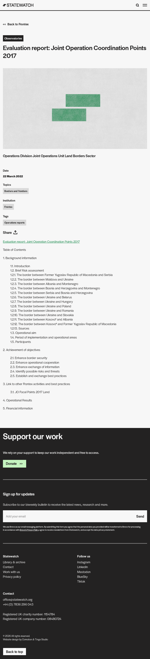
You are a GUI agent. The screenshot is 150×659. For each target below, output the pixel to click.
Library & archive (14, 562)
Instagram (83, 562)
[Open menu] (145, 5)
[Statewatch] (18, 5)
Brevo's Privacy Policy (29, 529)
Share (7, 232)
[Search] (137, 5)
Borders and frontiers (15, 191)
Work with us (11, 572)
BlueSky (82, 576)
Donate (11, 463)
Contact (8, 567)
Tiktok (81, 581)
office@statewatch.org (17, 599)
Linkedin (82, 567)
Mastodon (84, 572)
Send (140, 516)
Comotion (27, 639)
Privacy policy (12, 576)
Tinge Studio (41, 639)
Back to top (14, 651)
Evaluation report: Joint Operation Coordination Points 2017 (41, 241)
